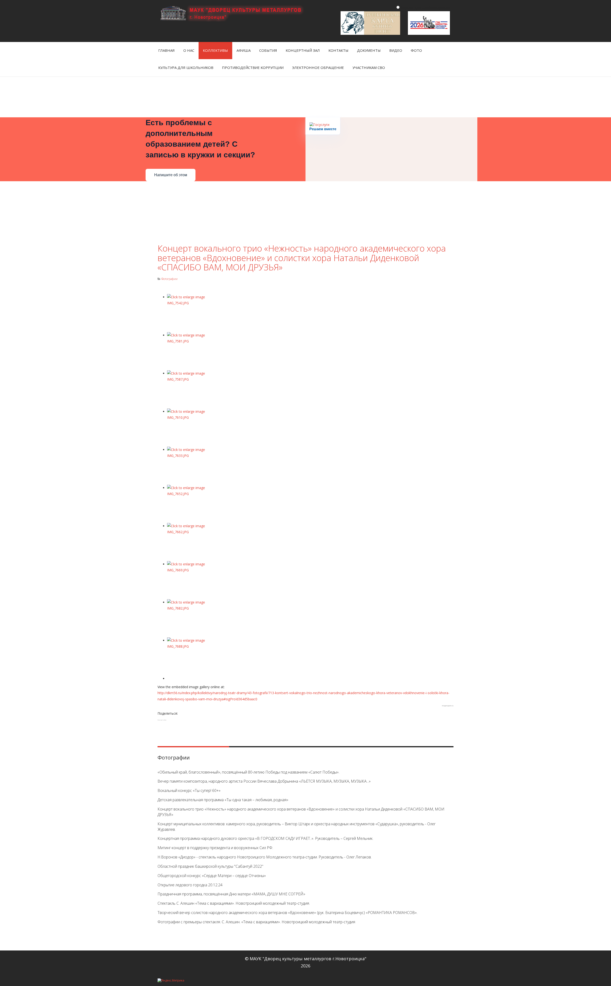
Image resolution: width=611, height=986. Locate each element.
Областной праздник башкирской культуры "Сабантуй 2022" (210, 866)
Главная (166, 50)
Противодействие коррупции (253, 67)
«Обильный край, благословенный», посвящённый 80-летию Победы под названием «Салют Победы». (248, 772)
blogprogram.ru (447, 706)
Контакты (338, 50)
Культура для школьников (185, 67)
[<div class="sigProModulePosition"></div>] (310, 313)
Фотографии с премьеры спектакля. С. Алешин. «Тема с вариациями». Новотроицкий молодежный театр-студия (256, 921)
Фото (416, 50)
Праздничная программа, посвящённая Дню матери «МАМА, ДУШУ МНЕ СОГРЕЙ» (231, 894)
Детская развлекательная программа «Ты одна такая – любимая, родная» (223, 799)
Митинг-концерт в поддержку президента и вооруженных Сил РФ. (215, 847)
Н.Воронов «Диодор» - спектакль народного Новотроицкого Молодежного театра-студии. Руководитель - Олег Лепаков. (265, 857)
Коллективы (215, 50)
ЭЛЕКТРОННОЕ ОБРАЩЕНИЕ (318, 67)
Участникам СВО (369, 67)
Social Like (162, 720)
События (268, 50)
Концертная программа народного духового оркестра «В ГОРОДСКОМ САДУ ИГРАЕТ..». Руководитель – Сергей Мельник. (265, 838)
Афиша (244, 50)
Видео (395, 50)
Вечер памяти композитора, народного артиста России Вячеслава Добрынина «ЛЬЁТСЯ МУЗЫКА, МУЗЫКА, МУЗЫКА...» (264, 781)
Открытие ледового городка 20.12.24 (190, 885)
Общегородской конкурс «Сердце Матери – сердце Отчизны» (212, 875)
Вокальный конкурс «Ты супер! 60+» (189, 790)
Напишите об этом (170, 175)
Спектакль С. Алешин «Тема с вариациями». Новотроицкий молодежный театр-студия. (234, 903)
